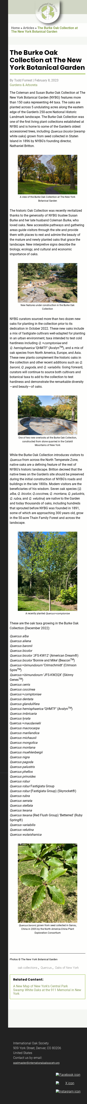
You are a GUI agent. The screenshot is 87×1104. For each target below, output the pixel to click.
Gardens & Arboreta (23, 85)
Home (15, 28)
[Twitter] (68, 1083)
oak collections (27, 968)
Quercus (46, 968)
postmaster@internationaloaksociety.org (36, 1062)
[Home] (47, 11)
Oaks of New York (67, 968)
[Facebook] (68, 1075)
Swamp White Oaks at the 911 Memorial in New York (47, 992)
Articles (28, 28)
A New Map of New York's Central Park (40, 986)
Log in (4, 1021)
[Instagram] (68, 1091)
